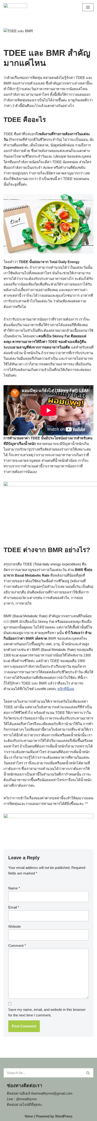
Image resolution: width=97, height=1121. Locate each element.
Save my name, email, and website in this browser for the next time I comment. (46, 1012)
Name (14, 888)
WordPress (64, 1116)
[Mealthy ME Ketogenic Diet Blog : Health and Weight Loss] (15, 7)
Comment (17, 946)
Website (14, 926)
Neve (29, 1116)
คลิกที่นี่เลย (65, 689)
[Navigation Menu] (87, 7)
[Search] (88, 1073)
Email (13, 907)
